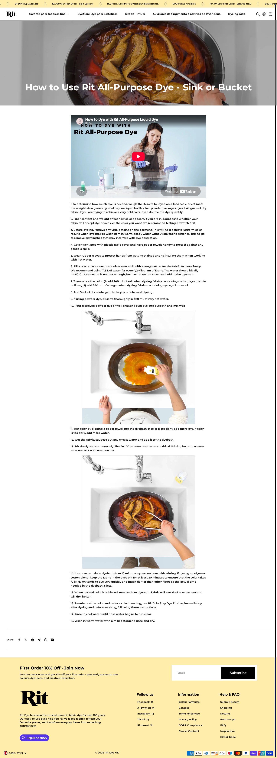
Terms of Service (189, 713)
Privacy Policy (188, 719)
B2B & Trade (228, 737)
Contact (184, 707)
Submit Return (229, 702)
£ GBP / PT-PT (15, 753)
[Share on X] (26, 640)
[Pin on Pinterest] (32, 640)
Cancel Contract (189, 731)
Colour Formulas (189, 702)
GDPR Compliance (190, 725)
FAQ (223, 725)
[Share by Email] (52, 640)
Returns (225, 713)
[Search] (258, 14)
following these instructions (137, 607)
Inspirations (227, 731)
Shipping (226, 707)
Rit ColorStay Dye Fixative (166, 603)
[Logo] (11, 14)
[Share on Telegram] (39, 640)
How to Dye (227, 719)
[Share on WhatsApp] (45, 640)
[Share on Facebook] (19, 640)
